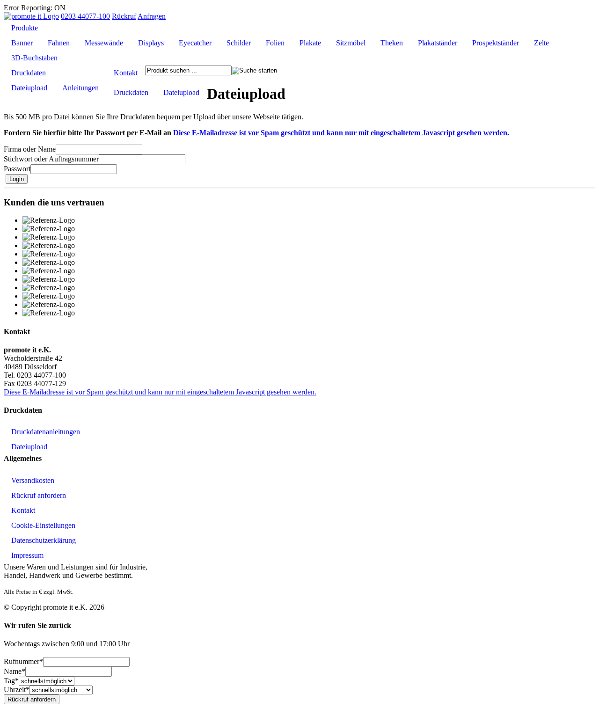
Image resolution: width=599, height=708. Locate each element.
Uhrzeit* (16, 689)
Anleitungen (80, 88)
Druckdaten (28, 73)
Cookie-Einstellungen (43, 525)
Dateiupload (29, 88)
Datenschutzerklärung (43, 540)
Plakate (310, 43)
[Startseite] (31, 16)
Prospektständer (495, 43)
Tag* (11, 681)
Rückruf (124, 16)
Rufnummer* (23, 661)
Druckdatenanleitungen (45, 432)
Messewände (104, 43)
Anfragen (152, 16)
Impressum (27, 555)
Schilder (238, 43)
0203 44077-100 (85, 16)
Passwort (17, 169)
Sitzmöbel (350, 43)
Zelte (541, 43)
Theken (391, 43)
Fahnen (59, 43)
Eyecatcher (195, 43)
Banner (22, 43)
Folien (275, 43)
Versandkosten (32, 480)
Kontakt (126, 73)
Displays (151, 43)
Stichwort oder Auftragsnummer (51, 159)
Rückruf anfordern (38, 495)
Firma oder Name (30, 149)
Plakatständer (437, 43)
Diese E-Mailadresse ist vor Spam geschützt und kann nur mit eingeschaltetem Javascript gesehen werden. (341, 133)
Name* (14, 671)
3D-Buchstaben (34, 58)
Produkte (24, 28)
